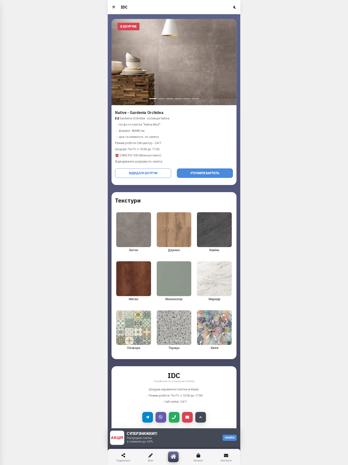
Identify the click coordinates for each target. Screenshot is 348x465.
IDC (124, 7)
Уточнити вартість (204, 173)
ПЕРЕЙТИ (230, 438)
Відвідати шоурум (143, 173)
